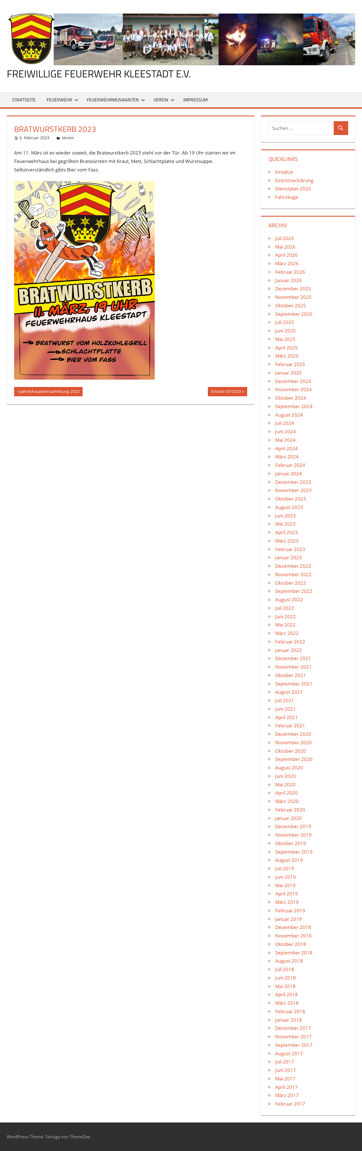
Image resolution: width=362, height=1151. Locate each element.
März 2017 (287, 1095)
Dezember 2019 (293, 826)
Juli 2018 (284, 969)
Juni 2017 (285, 1070)
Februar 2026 (290, 272)
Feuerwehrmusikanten (113, 99)
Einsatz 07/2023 (226, 392)
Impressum (195, 99)
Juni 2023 (285, 515)
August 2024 (289, 415)
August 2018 (289, 961)
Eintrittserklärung (294, 180)
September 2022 (294, 591)
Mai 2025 (285, 339)
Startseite (24, 99)
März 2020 (287, 801)
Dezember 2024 (293, 381)
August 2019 (289, 860)
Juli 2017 (284, 1061)
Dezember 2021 (293, 658)
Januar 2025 (288, 372)
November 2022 (293, 574)
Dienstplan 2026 (293, 188)
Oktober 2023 (290, 498)
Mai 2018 (285, 986)
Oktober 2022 (290, 583)
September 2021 (294, 683)
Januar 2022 (288, 650)
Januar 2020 (288, 818)
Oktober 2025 (290, 305)
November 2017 (293, 1036)
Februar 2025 (290, 364)
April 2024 (286, 448)
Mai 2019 (285, 885)
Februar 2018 (290, 1011)
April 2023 (286, 532)
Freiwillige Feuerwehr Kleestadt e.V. (99, 73)
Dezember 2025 (293, 288)
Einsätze (284, 172)
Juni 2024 (285, 431)
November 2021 (293, 666)
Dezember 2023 (293, 482)
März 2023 (287, 541)
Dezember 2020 (293, 734)
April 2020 (286, 792)
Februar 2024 (290, 465)
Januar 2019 (288, 919)
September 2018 (294, 952)
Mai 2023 (285, 524)
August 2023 (289, 507)
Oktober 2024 (290, 398)
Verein (161, 99)
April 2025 (286, 347)
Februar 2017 (290, 1103)
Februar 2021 (290, 725)
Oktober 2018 (290, 944)
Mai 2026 (285, 246)
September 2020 (294, 759)
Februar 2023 (290, 549)
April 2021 (286, 717)
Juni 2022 (285, 616)
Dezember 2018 (293, 927)
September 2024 (294, 406)
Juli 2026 (284, 238)
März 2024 (287, 456)
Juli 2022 (284, 608)
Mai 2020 (285, 784)
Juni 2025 (285, 330)
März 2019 (287, 902)
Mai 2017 (285, 1078)
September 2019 (294, 851)
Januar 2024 (288, 473)
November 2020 (293, 742)
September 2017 (294, 1045)
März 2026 (287, 263)
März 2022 (287, 633)
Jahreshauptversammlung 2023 (49, 392)
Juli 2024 (284, 423)
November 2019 (293, 835)
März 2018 (287, 1003)
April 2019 (286, 893)
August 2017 (289, 1053)
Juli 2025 (284, 322)
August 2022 (289, 599)
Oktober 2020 (290, 751)
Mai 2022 (285, 624)
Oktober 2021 (290, 675)
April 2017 (286, 1087)
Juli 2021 (284, 700)
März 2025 (287, 356)
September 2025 (294, 314)
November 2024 (293, 389)
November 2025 (293, 297)
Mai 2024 (285, 440)
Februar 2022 (290, 641)
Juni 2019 (285, 877)
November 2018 (293, 935)
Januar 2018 (288, 1020)
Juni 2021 (285, 709)
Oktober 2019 (290, 843)
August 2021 (289, 692)
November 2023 (293, 490)
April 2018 (286, 994)
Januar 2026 (288, 280)
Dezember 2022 (293, 566)
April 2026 (286, 255)
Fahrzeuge (286, 197)
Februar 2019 (290, 910)
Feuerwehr (59, 99)
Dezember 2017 (293, 1028)
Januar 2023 (288, 557)
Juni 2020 (285, 776)
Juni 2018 (285, 977)
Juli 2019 (284, 868)
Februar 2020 (290, 809)
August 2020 (289, 767)
